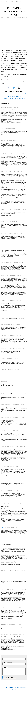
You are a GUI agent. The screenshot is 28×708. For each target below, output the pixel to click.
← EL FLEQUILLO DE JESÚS (8, 688)
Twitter (14, 88)
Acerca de (4, 702)
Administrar (23, 702)
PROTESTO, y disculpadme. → (20, 688)
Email (19, 88)
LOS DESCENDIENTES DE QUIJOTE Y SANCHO (14, 98)
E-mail (7, 662)
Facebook (9, 88)
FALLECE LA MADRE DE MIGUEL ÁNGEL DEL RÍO (14, 94)
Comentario (5, 667)
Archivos (14, 702)
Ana (2, 527)
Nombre (4, 657)
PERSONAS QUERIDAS (22, 17)
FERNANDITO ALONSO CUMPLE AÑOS (14, 11)
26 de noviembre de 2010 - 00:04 (8, 17)
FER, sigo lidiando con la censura (14, 96)
